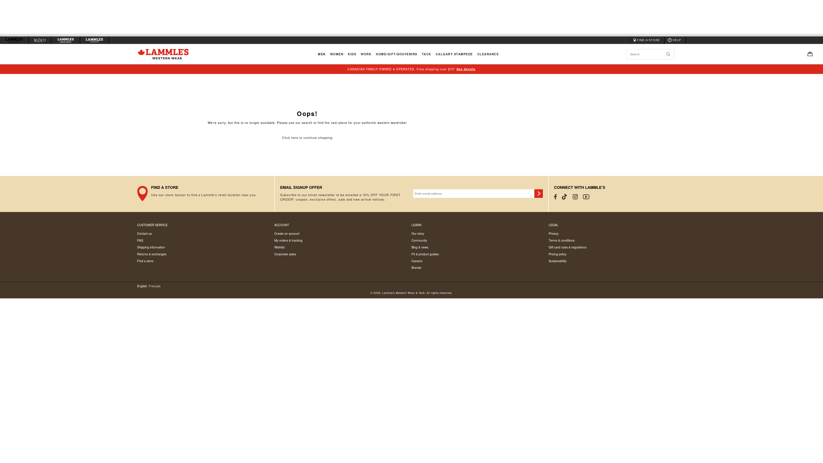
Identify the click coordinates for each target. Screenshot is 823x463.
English (142, 286)
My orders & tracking (288, 240)
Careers (417, 261)
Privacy (554, 233)
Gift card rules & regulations (567, 247)
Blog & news (420, 247)
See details (466, 69)
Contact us (144, 233)
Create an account (286, 233)
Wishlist (279, 247)
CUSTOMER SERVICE (152, 225)
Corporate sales (285, 254)
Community (419, 240)
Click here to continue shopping (307, 138)
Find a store (145, 261)
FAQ (140, 240)
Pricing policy (557, 254)
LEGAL (553, 225)
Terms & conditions (562, 240)
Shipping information (151, 247)
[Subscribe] (538, 193)
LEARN (416, 225)
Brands (416, 267)
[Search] (673, 54)
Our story (418, 233)
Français (155, 286)
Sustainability (557, 261)
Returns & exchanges (151, 254)
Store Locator (205, 194)
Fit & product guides (425, 254)
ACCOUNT (281, 225)
